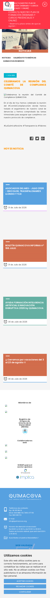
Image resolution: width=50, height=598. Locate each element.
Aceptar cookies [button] (25, 581)
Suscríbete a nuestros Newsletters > (24, 538)
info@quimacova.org (18, 521)
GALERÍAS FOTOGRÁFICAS (24, 57)
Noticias (6, 57)
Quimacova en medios (13, 61)
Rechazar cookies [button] (25, 586)
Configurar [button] (25, 592)
